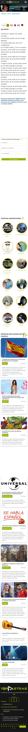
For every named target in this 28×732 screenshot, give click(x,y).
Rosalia (5, 665)
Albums (3, 13)
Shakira (5, 603)
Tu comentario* (5, 153)
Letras (9, 13)
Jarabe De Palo (7, 528)
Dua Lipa (5, 401)
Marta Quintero (7, 496)
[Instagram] (15, 700)
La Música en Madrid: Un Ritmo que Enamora (13, 564)
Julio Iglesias (6, 568)
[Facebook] (10, 700)
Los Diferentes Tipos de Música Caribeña (11, 431)
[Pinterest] (13, 700)
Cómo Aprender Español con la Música (14, 526)
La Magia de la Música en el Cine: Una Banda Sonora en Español (13, 360)
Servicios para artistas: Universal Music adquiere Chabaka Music (12, 493)
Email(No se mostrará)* (7, 148)
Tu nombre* (5, 142)
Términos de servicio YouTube (10, 718)
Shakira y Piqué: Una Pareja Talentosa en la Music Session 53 (14, 600)
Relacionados (16, 13)
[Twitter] (17, 700)
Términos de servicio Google (10, 720)
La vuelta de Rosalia (8, 662)
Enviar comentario (13, 159)
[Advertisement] (14, 19)
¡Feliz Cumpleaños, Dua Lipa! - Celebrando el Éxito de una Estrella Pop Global (13, 397)
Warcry (5, 363)
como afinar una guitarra (10, 633)
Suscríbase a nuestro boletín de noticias (13, 717)
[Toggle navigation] (3, 2)
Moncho (5, 435)
